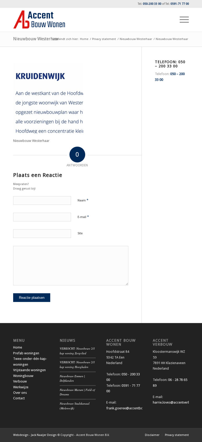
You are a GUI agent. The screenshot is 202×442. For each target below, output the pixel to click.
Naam (83, 200)
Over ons (20, 393)
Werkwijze (20, 387)
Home (17, 347)
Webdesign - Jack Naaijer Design (35, 435)
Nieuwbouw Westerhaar (36, 38)
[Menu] (181, 20)
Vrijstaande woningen (29, 370)
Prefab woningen (26, 353)
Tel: (149, 4)
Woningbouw (23, 376)
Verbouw (20, 381)
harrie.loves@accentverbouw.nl (176, 402)
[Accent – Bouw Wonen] (39, 20)
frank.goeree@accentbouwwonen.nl (133, 408)
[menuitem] (181, 20)
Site (80, 233)
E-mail (83, 217)
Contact (19, 398)
